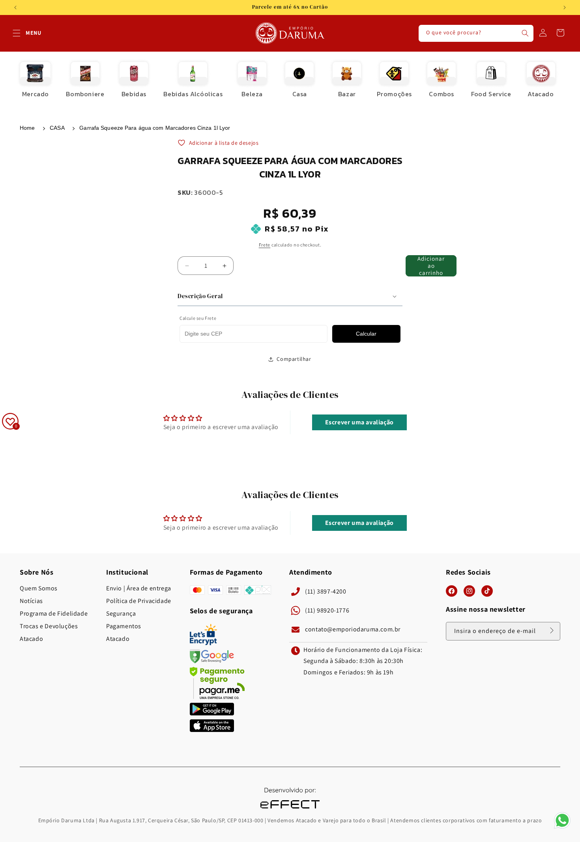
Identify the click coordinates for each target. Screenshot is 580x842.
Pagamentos (123, 626)
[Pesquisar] (525, 33)
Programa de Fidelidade (54, 613)
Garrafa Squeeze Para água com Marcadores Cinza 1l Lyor (154, 128)
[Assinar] (551, 630)
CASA (57, 128)
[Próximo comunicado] (564, 7)
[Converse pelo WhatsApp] (562, 828)
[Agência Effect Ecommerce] (290, 809)
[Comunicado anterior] (15, 7)
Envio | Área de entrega (138, 588)
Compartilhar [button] (294, 358)
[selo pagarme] (217, 697)
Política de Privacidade (138, 601)
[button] (16, 33)
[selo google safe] (212, 661)
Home (27, 128)
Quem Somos (39, 588)
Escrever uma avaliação (359, 422)
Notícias (31, 601)
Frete (265, 245)
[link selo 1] (212, 713)
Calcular (366, 333)
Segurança (121, 613)
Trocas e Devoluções (49, 626)
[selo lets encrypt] (203, 643)
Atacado (31, 639)
